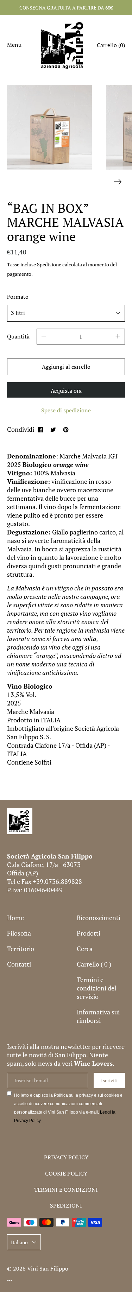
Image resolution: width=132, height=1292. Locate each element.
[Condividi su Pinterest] (65, 429)
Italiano (19, 1242)
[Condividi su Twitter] (53, 429)
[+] (118, 336)
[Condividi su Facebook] (40, 429)
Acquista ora (66, 390)
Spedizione (49, 264)
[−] (43, 336)
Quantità (18, 336)
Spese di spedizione (66, 410)
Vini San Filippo (47, 1268)
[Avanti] (118, 181)
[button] (110, 46)
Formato (18, 296)
